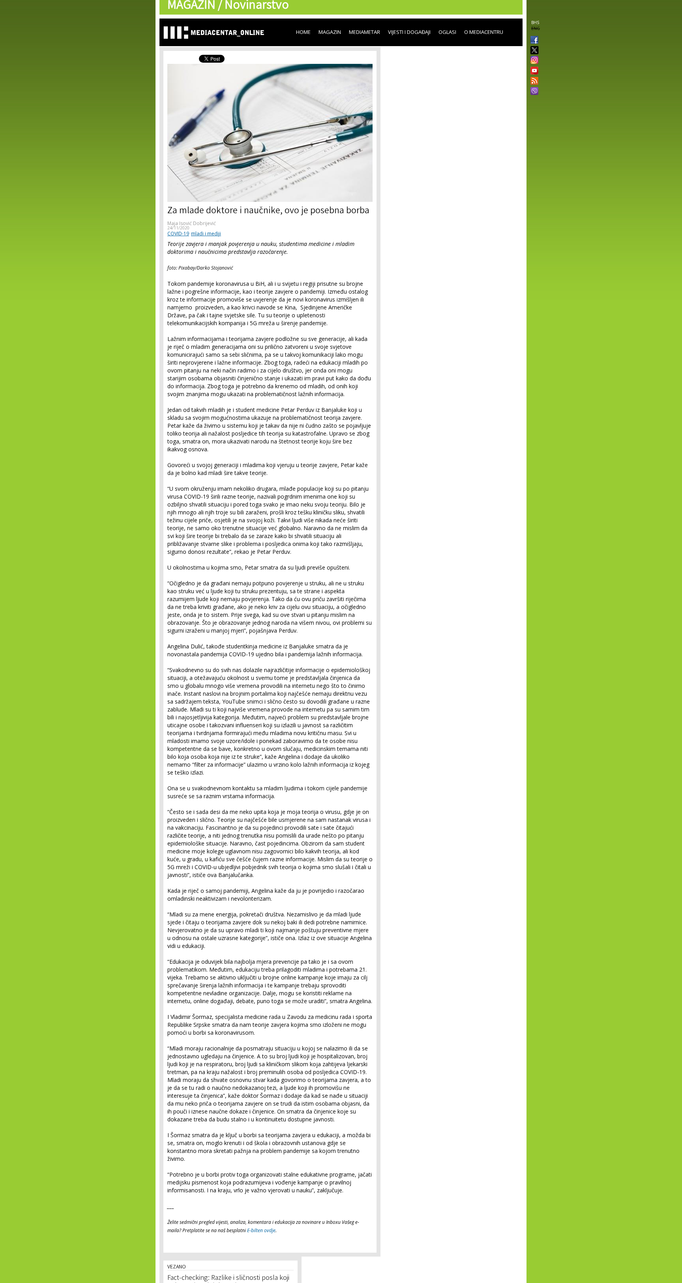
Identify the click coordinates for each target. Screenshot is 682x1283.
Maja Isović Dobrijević (191, 223)
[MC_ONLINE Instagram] (532, 61)
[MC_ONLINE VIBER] (532, 92)
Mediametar (364, 31)
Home (303, 31)
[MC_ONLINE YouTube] (532, 70)
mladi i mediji (206, 233)
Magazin (330, 31)
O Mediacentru (483, 31)
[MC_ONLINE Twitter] (532, 51)
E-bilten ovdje (261, 1230)
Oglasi (447, 31)
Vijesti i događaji (409, 31)
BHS (535, 22)
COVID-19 (178, 233)
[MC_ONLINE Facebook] (532, 40)
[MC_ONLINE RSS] (532, 81)
